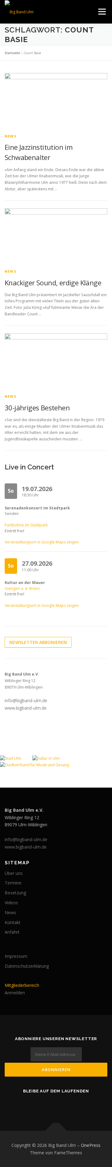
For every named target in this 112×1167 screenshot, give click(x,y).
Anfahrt (12, 932)
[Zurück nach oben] (56, 1131)
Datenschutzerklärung (27, 966)
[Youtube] (47, 1104)
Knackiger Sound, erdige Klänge (53, 282)
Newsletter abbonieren (38, 642)
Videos (11, 903)
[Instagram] (64, 1104)
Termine (13, 883)
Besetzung (15, 893)
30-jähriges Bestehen (37, 407)
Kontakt (13, 922)
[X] (82, 1104)
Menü (101, 11)
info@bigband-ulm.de (26, 700)
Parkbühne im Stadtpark (26, 525)
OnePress (90, 1145)
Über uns (14, 873)
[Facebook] (30, 1104)
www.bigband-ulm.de (26, 708)
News (10, 136)
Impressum (16, 956)
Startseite (12, 53)
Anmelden (15, 993)
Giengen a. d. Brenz (22, 588)
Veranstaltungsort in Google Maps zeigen (42, 542)
